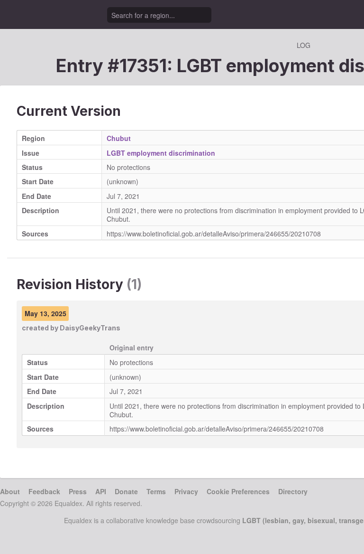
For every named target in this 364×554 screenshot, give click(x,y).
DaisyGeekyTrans (90, 328)
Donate (126, 491)
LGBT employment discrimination (161, 153)
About (10, 491)
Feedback (44, 491)
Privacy (186, 491)
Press (78, 491)
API (100, 491)
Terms (156, 491)
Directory (293, 491)
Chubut (119, 138)
